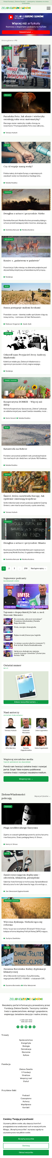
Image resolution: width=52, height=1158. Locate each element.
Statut (26, 1081)
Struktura (26, 1075)
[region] (26, 1136)
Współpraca (26, 1104)
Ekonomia (26, 1052)
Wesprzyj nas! (26, 1078)
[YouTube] (26, 1026)
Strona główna (7, 40)
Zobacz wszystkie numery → (26, 702)
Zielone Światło (26, 1069)
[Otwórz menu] (48, 8)
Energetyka (26, 1043)
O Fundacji (26, 1072)
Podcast (26, 1095)
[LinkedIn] (34, 1026)
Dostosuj (26, 1146)
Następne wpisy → (38, 568)
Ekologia (26, 1046)
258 (25, 568)
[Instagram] (22, 1026)
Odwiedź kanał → (26, 32)
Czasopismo (26, 1098)
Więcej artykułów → (42, 796)
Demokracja (26, 1049)
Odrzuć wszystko (26, 1152)
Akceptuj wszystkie (26, 1139)
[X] (30, 1026)
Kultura (26, 1055)
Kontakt (26, 1107)
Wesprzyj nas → (26, 779)
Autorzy (26, 1101)
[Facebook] (18, 1026)
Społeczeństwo (26, 1040)
